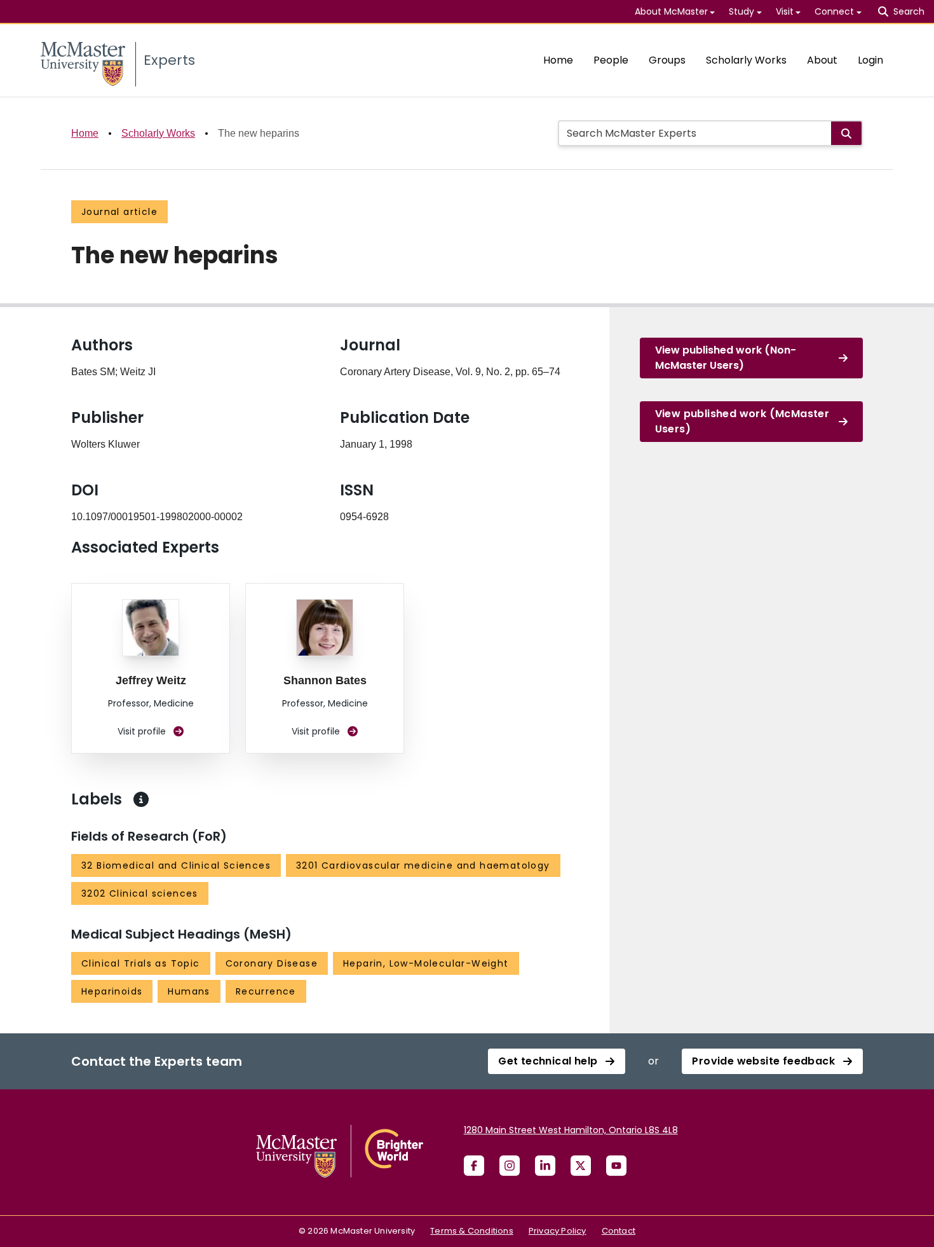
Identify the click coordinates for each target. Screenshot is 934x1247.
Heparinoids (111, 991)
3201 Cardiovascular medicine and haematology (423, 865)
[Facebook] (474, 1165)
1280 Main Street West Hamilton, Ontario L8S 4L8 (571, 1130)
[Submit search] (846, 133)
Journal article (119, 211)
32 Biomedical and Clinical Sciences (176, 865)
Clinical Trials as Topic (140, 963)
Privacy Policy (557, 1231)
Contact (618, 1231)
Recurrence (266, 991)
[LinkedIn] (545, 1165)
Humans (189, 991)
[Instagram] (509, 1165)
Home (558, 60)
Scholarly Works (746, 60)
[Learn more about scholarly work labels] (141, 799)
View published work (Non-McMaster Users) (725, 358)
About (822, 60)
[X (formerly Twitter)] (581, 1165)
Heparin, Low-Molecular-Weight (426, 963)
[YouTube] (616, 1165)
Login (870, 60)
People (610, 60)
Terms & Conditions (471, 1231)
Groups (667, 60)
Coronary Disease (272, 963)
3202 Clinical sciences (139, 893)
